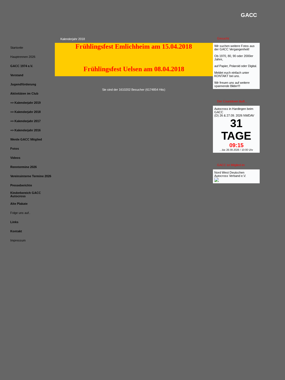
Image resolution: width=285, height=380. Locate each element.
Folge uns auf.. (20, 212)
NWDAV (248, 115)
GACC (218, 112)
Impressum (18, 240)
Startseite (16, 47)
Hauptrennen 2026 (22, 56)
